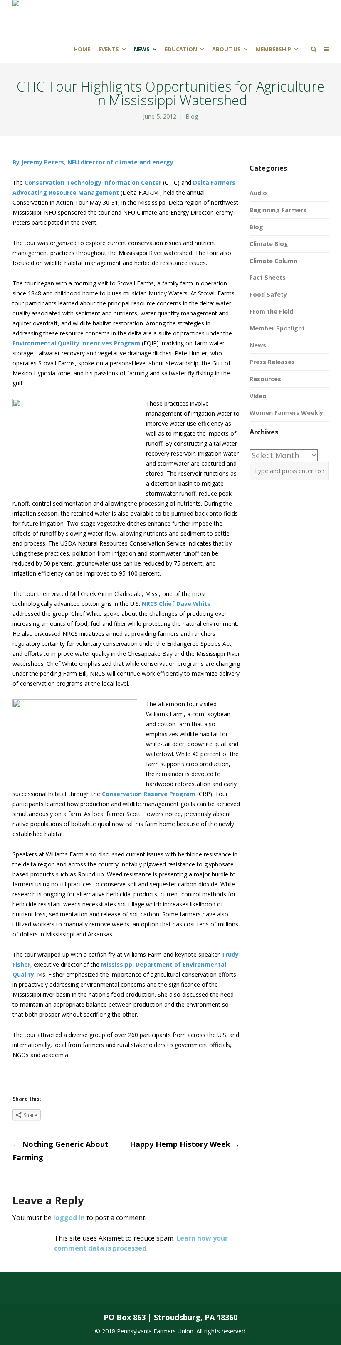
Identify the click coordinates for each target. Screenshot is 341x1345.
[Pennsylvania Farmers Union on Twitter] (69, 1288)
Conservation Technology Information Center (93, 182)
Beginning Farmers (278, 210)
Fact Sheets (268, 277)
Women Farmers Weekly (286, 413)
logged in (69, 1217)
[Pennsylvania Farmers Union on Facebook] (36, 1288)
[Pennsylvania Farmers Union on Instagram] (102, 1288)
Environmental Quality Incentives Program (76, 343)
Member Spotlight (277, 328)
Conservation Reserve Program (148, 794)
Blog (191, 116)
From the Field (271, 311)
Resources (265, 379)
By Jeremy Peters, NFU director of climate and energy (92, 162)
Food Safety (268, 294)
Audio (258, 193)
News (258, 345)
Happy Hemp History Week (185, 1144)
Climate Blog (269, 244)
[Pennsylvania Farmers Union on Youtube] (135, 1288)
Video (258, 396)
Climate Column (273, 261)
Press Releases (272, 362)
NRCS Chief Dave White (176, 604)
